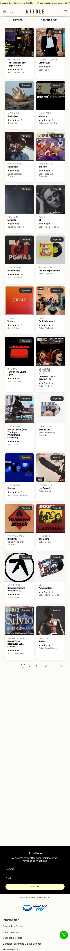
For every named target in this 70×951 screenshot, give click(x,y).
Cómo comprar (11, 932)
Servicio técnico (11, 949)
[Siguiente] (57, 665)
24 (46, 666)
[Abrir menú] (4, 11)
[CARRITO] (65, 11)
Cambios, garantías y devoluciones (22, 943)
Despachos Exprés (13, 926)
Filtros (18, 20)
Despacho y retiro (12, 937)
